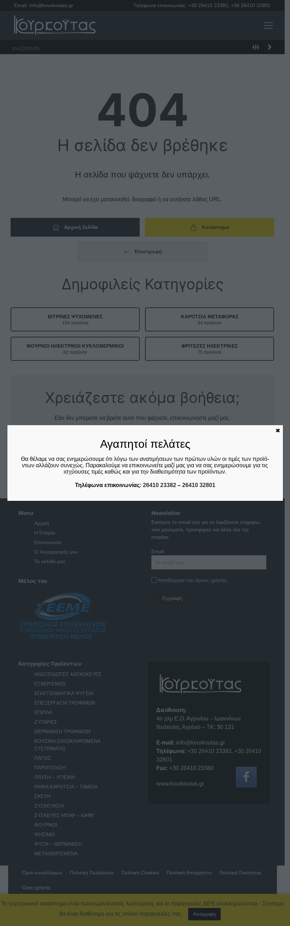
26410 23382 (159, 485)
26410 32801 (198, 485)
